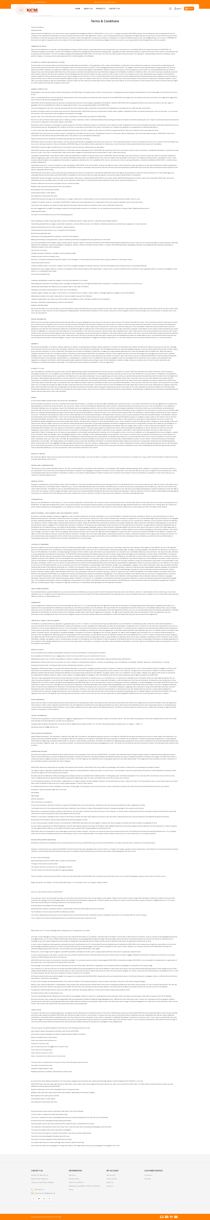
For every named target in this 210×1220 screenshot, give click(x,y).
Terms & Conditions (76, 1182)
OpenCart (43, 1216)
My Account (111, 1175)
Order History (112, 1178)
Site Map (147, 1178)
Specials (110, 1186)
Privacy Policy (74, 1178)
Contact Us (114, 8)
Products (100, 8)
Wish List (110, 1182)
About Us (88, 8)
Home (77, 8)
